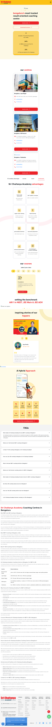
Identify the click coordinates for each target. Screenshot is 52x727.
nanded (47, 707)
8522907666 (19, 167)
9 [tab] (18, 271)
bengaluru (34, 704)
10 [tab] (23, 271)
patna (40, 700)
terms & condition (20, 702)
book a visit (25, 23)
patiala (26, 711)
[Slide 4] (27, 308)
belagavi (33, 707)
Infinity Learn (20, 713)
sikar (47, 704)
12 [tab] (33, 271)
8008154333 (19, 143)
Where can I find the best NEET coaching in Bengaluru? (15, 443)
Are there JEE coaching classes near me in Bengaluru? (15, 483)
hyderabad (34, 700)
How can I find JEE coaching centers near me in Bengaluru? (16, 490)
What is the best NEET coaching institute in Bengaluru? (15, 463)
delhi (26, 702)
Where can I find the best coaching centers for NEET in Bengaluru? (17, 470)
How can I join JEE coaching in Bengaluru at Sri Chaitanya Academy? (18, 456)
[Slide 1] (22, 308)
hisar (26, 707)
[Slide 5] (29, 308)
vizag (33, 702)
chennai (33, 709)
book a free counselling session (25, 421)
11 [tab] (28, 271)
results (19, 699)
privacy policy (20, 704)
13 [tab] (38, 271)
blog (19, 711)
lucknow (26, 709)
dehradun (27, 704)
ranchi (40, 702)
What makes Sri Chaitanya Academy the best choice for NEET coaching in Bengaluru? (22, 477)
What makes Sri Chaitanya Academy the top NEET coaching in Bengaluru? (19, 432)
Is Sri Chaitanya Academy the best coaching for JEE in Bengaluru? (17, 497)
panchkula (27, 713)
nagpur (47, 709)
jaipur (47, 700)
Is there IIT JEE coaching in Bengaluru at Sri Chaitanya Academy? (17, 449)
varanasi (26, 717)
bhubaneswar (41, 704)
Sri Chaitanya (20, 715)
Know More (22, 291)
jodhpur (47, 702)
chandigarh (27, 700)
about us (20, 709)
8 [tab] (13, 271)
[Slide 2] (24, 308)
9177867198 (19, 101)
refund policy (20, 706)
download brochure (25, 27)
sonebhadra (27, 715)
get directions (19, 99)
